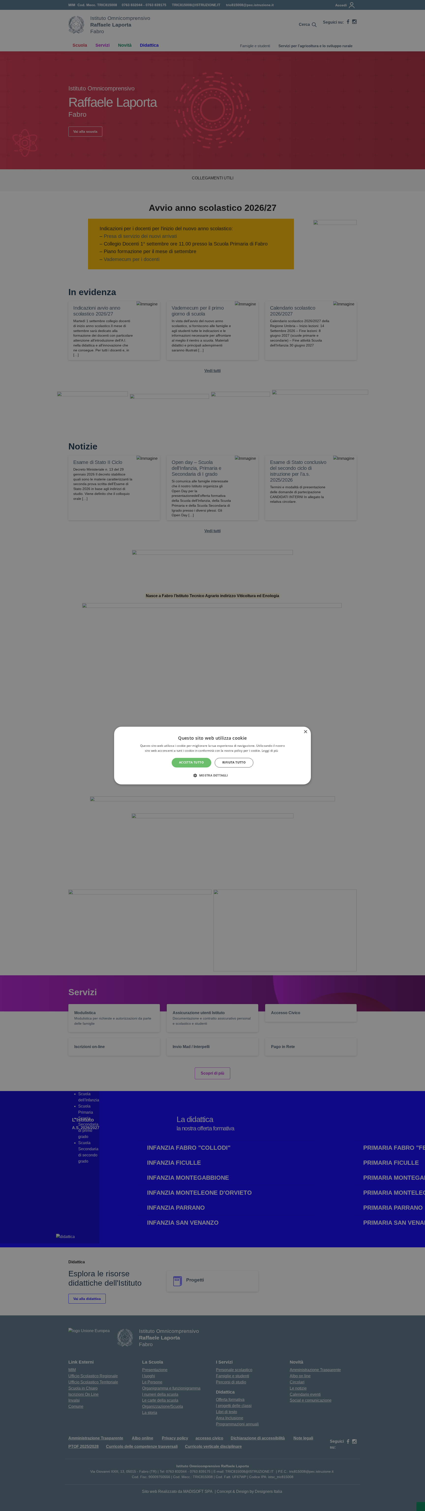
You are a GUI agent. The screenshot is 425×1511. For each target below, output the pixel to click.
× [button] (305, 732)
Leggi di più (270, 750)
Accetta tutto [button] (191, 763)
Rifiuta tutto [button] (234, 763)
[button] (212, 775)
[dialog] (212, 755)
